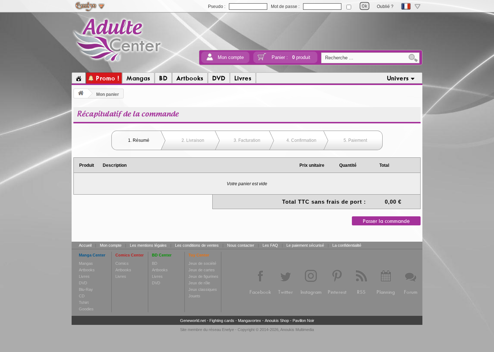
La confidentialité (346, 245)
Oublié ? (385, 6)
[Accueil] (78, 78)
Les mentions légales (148, 245)
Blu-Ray (86, 289)
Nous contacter (240, 245)
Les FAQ (270, 245)
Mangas (86, 263)
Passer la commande (386, 220)
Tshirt (84, 302)
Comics (122, 263)
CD (82, 296)
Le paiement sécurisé (305, 245)
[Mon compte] (209, 59)
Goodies (86, 309)
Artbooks (87, 270)
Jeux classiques (202, 289)
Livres (84, 276)
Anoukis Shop (277, 320)
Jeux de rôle (199, 283)
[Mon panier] (261, 59)
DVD (83, 283)
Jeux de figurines (203, 276)
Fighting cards (221, 320)
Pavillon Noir (303, 320)
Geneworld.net (193, 320)
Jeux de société (202, 263)
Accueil (85, 245)
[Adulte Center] (117, 62)
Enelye (228, 329)
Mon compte (231, 57)
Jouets (194, 296)
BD (154, 263)
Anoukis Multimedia (297, 329)
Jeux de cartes (201, 270)
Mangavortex (249, 320)
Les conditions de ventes (197, 245)
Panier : (291, 57)
